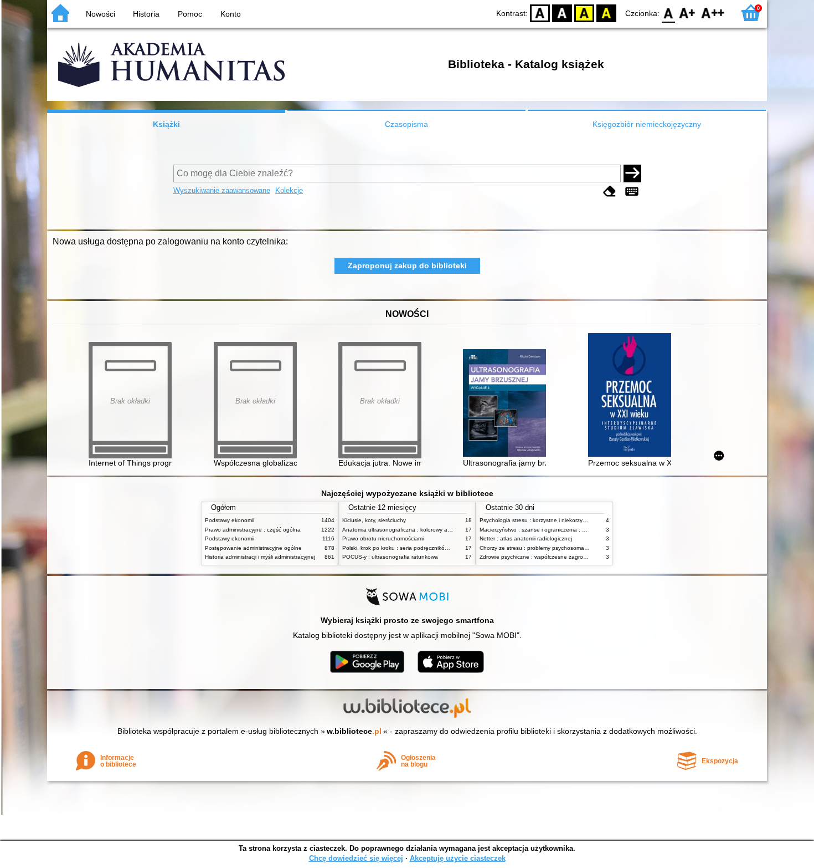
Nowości (100, 13)
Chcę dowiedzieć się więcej (356, 858)
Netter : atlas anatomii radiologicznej (526, 538)
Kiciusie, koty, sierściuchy (374, 520)
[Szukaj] (632, 173)
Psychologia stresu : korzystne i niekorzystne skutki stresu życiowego (567, 520)
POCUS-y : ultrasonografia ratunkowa (390, 557)
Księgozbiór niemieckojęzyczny (647, 124)
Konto (230, 13)
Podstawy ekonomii (229, 520)
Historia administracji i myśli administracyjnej (260, 557)
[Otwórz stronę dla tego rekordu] (507, 403)
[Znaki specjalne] (632, 191)
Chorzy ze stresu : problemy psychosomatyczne (540, 548)
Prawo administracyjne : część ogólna (253, 530)
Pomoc (190, 13)
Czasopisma (406, 124)
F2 (713, 12)
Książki (166, 124)
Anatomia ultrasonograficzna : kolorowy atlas (399, 530)
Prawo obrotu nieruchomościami (383, 538)
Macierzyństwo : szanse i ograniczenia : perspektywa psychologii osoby (570, 530)
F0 (668, 12)
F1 (687, 12)
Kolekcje (289, 190)
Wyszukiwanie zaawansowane (221, 190)
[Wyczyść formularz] (610, 191)
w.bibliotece (354, 731)
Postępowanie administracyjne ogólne (253, 548)
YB (584, 12)
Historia (146, 13)
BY (606, 12)
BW (562, 12)
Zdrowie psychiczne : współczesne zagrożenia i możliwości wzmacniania (571, 557)
